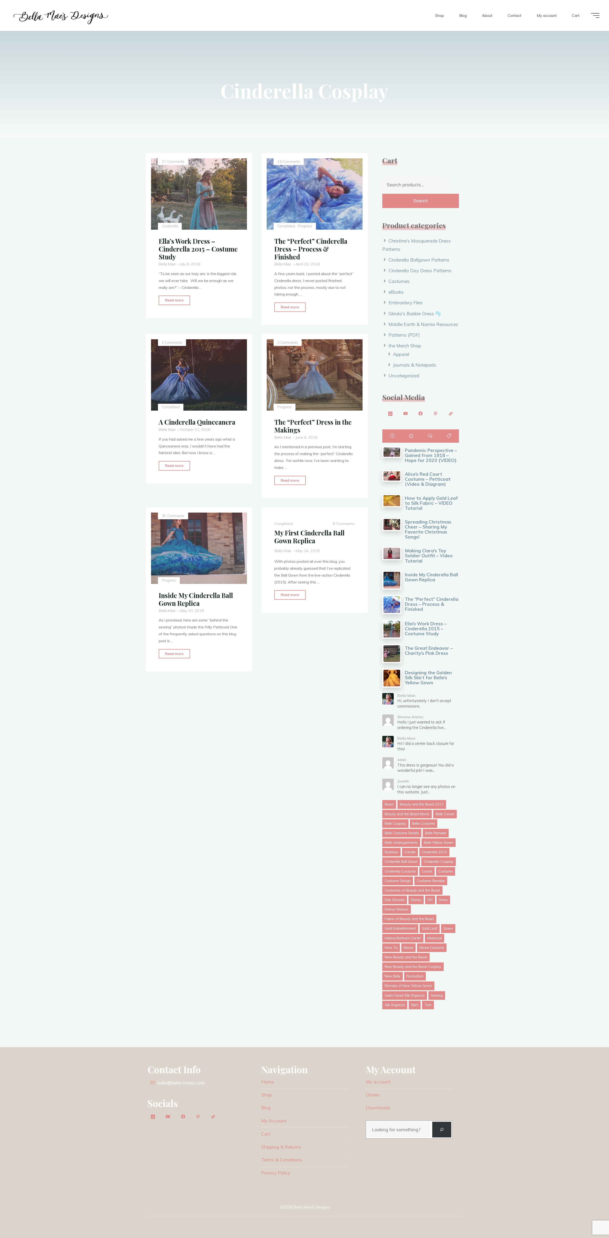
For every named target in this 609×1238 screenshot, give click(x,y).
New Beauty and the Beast (406, 957)
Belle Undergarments (401, 842)
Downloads (378, 1108)
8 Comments (344, 523)
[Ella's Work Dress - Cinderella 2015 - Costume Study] (199, 194)
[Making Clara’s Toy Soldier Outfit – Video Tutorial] (391, 553)
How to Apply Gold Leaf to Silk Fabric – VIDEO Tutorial (431, 503)
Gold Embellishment (400, 928)
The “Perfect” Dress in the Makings (313, 426)
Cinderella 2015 (434, 852)
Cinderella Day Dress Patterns (420, 270)
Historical (434, 938)
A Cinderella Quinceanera (197, 422)
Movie (408, 948)
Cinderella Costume (400, 871)
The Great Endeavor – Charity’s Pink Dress (429, 650)
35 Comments (173, 516)
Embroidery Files (405, 303)
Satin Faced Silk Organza (405, 995)
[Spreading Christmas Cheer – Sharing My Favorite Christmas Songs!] (391, 524)
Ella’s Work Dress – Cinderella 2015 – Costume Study (198, 249)
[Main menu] (595, 15)
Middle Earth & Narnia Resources (423, 324)
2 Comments (172, 343)
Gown (448, 928)
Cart (265, 1134)
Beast (389, 804)
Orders (373, 1095)
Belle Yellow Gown (438, 842)
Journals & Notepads (414, 365)
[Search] (441, 1130)
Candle (410, 852)
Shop (266, 1095)
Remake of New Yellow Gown (408, 986)
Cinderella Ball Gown (401, 861)
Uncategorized (403, 376)
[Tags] (448, 436)
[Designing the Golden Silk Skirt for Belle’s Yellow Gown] (391, 678)
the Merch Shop (404, 346)
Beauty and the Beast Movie (407, 814)
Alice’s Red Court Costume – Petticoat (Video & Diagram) (428, 479)
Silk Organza (395, 1005)
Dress (443, 900)
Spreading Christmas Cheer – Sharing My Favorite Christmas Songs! (428, 529)
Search (420, 200)
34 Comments (289, 162)
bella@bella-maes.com (181, 1083)
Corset (427, 871)
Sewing (437, 995)
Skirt (414, 1005)
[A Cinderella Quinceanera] (199, 375)
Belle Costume (423, 823)
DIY (430, 900)
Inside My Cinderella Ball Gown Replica (196, 599)
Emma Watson (396, 909)
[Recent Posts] (392, 436)
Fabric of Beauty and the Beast (409, 919)
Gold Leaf (429, 928)
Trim (428, 1005)
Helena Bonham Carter (403, 938)
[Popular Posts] (411, 436)
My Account (273, 1121)
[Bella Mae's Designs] (61, 15)
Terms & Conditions (281, 1160)
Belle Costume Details (402, 833)
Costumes (399, 281)
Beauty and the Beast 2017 (422, 804)
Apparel (401, 354)
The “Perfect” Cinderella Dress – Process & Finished (311, 249)
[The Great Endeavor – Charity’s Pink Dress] (391, 653)
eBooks (396, 292)
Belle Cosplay (395, 823)
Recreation (415, 976)
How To (391, 948)
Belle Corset (445, 814)
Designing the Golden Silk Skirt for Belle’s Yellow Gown (428, 677)
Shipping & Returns (281, 1147)
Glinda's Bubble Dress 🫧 (414, 313)
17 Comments (173, 162)
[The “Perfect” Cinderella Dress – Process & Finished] (391, 604)
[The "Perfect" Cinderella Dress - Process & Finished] (315, 194)
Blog (266, 1108)
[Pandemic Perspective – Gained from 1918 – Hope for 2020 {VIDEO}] (391, 452)
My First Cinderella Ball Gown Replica (310, 537)
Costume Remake (431, 881)
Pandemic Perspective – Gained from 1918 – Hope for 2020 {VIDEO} (431, 455)
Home (267, 1082)
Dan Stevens (395, 900)
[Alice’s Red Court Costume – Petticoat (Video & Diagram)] (391, 475)
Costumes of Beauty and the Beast (412, 890)
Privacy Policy (275, 1173)
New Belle (392, 976)
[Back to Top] (590, 1219)
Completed (286, 226)
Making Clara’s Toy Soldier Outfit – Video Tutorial (429, 555)
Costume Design (398, 881)
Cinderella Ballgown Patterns (418, 260)
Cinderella (170, 226)
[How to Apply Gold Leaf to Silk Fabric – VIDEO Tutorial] (391, 500)
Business (391, 852)
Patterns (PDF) (404, 335)
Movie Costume (431, 948)
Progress (305, 226)
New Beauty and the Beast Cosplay (413, 967)
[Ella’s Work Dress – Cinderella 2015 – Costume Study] (391, 629)
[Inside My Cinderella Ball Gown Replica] (199, 548)
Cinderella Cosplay (438, 861)
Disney (416, 900)
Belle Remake (435, 833)
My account (378, 1082)
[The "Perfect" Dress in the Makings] (315, 375)
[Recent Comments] (430, 436)
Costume (445, 871)
